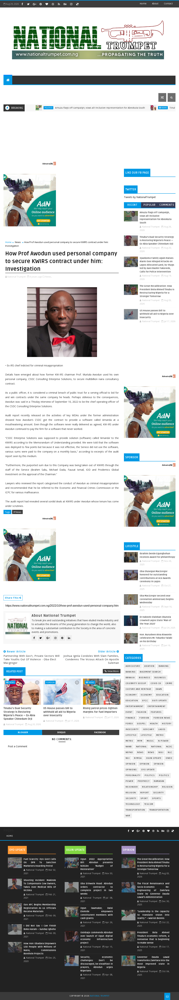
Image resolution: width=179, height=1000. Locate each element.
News (142, 108)
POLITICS (11, 88)
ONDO (169, 758)
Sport (144, 798)
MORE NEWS (87, 88)
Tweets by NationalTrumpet (140, 197)
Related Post (14, 671)
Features (156, 712)
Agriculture (133, 666)
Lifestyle (131, 735)
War (128, 815)
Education (162, 695)
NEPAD (129, 752)
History (166, 723)
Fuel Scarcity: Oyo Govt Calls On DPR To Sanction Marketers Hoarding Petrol (40, 862)
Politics (27, 108)
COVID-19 (156, 683)
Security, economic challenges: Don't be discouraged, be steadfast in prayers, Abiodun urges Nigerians (96, 964)
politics (150, 775)
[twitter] (28, 4)
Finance (130, 718)
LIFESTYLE (146, 735)
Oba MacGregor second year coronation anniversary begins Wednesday (157, 599)
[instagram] (71, 4)
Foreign (50, 682)
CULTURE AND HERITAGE (60, 88)
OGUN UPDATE (154, 758)
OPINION (159, 764)
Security (158, 792)
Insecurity (132, 729)
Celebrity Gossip (136, 683)
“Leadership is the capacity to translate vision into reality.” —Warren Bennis (153, 915)
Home (143, 3)
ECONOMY (146, 695)
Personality (133, 775)
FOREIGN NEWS (162, 718)
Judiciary (148, 729)
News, (48, 276)
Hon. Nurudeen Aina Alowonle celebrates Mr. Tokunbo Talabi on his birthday (156, 638)
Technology (133, 804)
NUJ (128, 758)
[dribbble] (52, 4)
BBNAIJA (130, 677)
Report (144, 792)
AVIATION (149, 666)
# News (17, 512)
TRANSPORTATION (159, 810)
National (141, 746)
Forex (129, 723)
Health (154, 723)
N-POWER (163, 741)
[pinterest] (40, 4)
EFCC (145, 700)
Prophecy (143, 781)
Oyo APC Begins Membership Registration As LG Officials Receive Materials (40, 908)
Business (144, 677)
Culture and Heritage (138, 689)
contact (168, 3)
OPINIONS (131, 769)
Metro (160, 735)
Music (150, 741)
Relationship (150, 787)
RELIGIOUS (107, 88)
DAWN (159, 689)
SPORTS (140, 88)
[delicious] (77, 4)
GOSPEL (141, 723)
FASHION (141, 712)
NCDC (169, 746)
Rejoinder (132, 787)
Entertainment (135, 706)
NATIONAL (156, 746)
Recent (132, 204)
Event (129, 712)
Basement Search (150, 672)
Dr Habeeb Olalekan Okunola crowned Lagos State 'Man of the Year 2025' (155, 620)
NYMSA (138, 758)
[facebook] (22, 4)
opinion (130, 764)
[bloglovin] (46, 4)
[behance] (65, 4)
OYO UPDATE (148, 769)
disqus (61, 732)
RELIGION (131, 792)
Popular (150, 204)
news (140, 752)
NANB (129, 746)
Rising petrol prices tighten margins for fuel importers (100, 710)
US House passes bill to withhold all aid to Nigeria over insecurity (59, 712)
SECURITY (125, 88)
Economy (131, 695)
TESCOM (148, 804)
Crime (169, 683)
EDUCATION (156, 88)
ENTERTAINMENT (31, 88)
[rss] (59, 4)
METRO (129, 741)
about (155, 3)
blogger (23, 732)
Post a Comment (17, 746)
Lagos (162, 729)
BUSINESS (160, 677)
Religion (167, 787)
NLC (170, 752)
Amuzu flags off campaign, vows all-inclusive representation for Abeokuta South (78, 107)
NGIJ (161, 752)
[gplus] (34, 4)
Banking (164, 666)
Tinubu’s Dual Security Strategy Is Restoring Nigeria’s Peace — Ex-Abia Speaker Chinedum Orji (19, 713)
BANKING (131, 672)
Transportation (135, 810)
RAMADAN (159, 781)
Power (130, 781)
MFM (139, 741)
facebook (100, 732)
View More (113, 671)
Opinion (144, 764)
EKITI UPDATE (159, 700)
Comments (166, 204)
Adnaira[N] (47, 163)
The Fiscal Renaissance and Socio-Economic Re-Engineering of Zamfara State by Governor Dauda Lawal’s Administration (153, 890)
